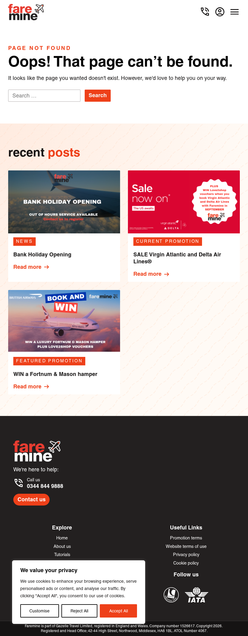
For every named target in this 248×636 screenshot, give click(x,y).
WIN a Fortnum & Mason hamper (55, 374)
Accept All (118, 610)
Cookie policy (186, 562)
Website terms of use (186, 546)
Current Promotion (167, 241)
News (24, 241)
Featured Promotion (49, 360)
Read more (31, 267)
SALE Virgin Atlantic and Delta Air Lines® (177, 258)
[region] (78, 592)
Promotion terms (186, 537)
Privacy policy (186, 554)
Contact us (32, 499)
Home (62, 537)
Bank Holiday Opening (42, 254)
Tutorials (62, 554)
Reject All (79, 610)
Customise (39, 610)
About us (62, 546)
